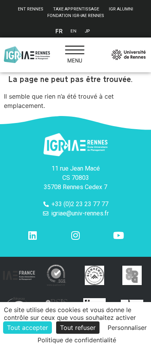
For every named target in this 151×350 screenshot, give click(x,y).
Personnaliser (127, 327)
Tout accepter (27, 327)
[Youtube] (118, 235)
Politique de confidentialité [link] (77, 340)
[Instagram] (75, 235)
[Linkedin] (32, 235)
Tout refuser (78, 327)
